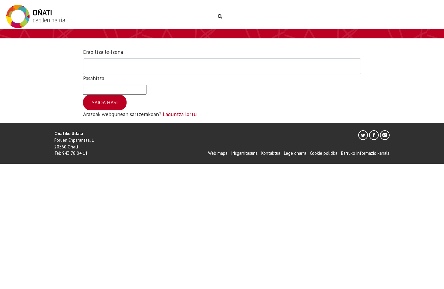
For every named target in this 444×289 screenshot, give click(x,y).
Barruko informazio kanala (365, 153)
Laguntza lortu (180, 114)
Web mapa (217, 153)
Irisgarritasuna (244, 153)
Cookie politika (323, 153)
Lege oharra (295, 153)
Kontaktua (270, 153)
